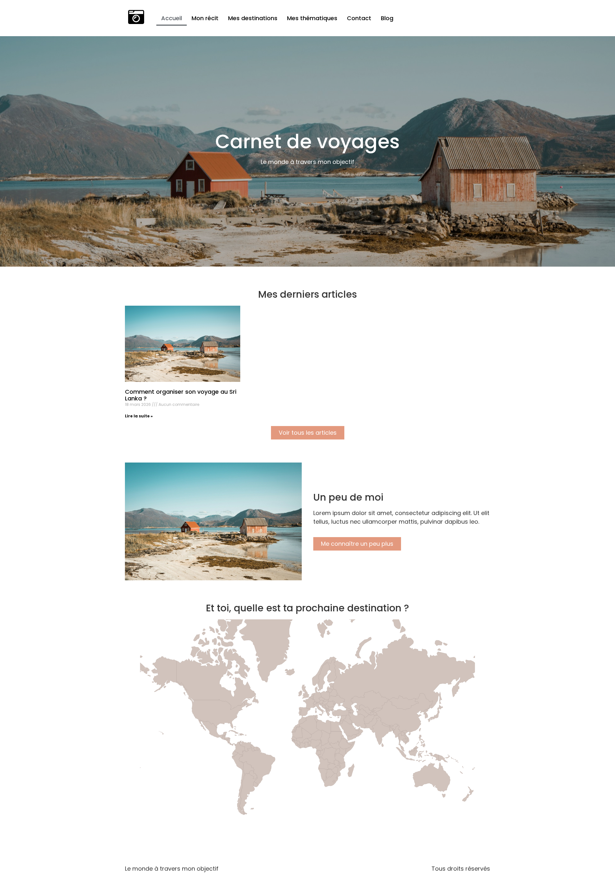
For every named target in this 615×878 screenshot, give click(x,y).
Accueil (171, 18)
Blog (387, 18)
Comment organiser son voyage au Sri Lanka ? (180, 395)
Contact (359, 18)
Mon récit (205, 18)
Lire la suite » (139, 416)
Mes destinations (252, 18)
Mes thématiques (312, 18)
